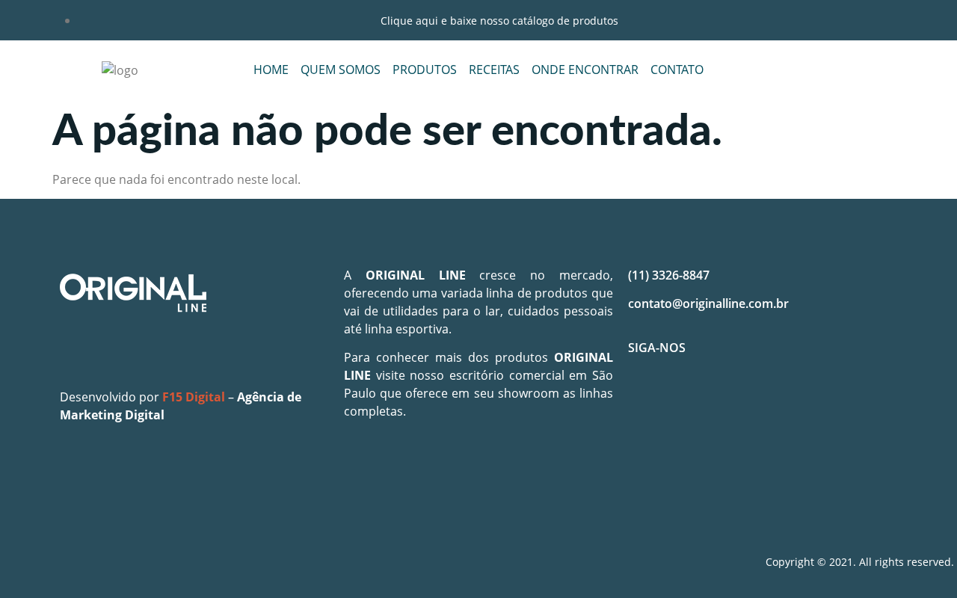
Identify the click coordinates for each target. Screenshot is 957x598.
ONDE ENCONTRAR (585, 69)
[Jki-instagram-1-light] (691, 400)
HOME (271, 69)
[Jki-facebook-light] (646, 400)
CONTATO (677, 69)
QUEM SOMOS (341, 69)
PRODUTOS (425, 69)
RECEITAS (494, 69)
